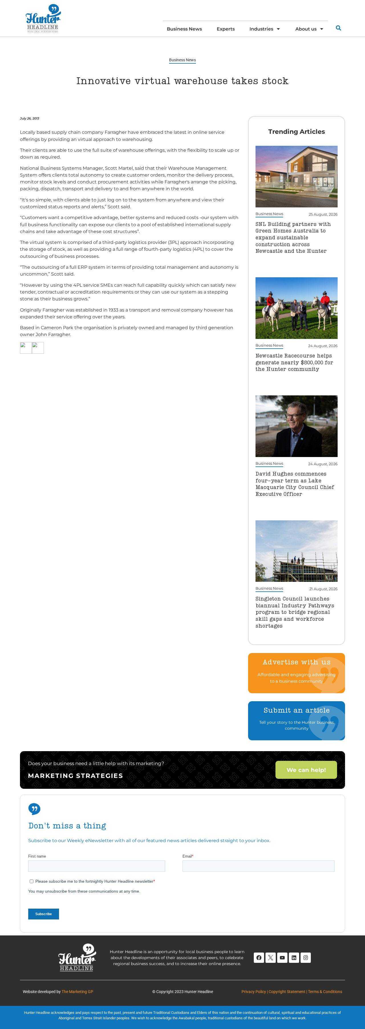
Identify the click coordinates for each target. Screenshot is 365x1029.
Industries (261, 29)
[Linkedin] (294, 958)
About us (306, 29)
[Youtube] (282, 958)
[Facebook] (259, 958)
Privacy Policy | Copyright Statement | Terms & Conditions (292, 991)
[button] (338, 28)
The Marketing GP (77, 991)
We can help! (306, 769)
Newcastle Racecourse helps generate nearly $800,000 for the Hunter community (294, 362)
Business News (184, 29)
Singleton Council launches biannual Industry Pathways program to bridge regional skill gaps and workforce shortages (295, 613)
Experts (226, 29)
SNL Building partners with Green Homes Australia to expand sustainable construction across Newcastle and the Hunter (293, 238)
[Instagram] (306, 958)
